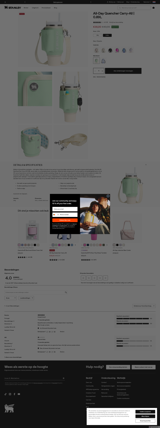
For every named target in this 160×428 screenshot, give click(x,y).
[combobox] (55, 214)
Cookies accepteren (145, 411)
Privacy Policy (63, 225)
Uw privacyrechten (145, 421)
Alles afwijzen (145, 416)
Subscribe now (65, 220)
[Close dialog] (108, 196)
